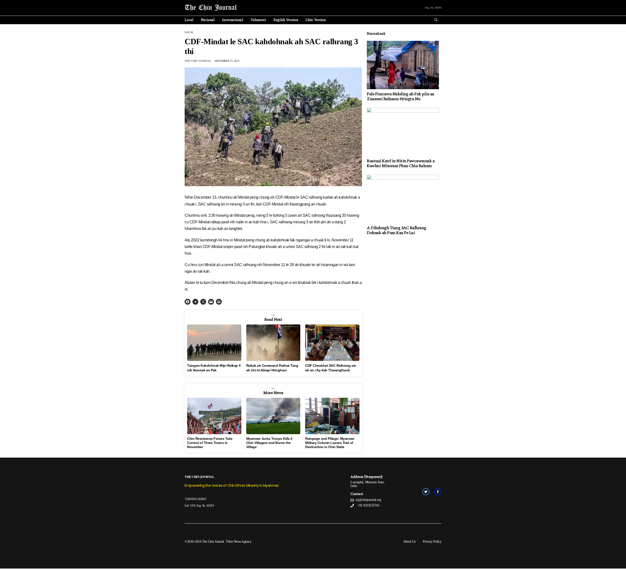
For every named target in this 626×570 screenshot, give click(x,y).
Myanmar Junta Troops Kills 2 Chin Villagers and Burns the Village (269, 443)
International (232, 19)
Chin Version (315, 19)
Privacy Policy (432, 541)
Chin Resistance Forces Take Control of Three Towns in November (210, 443)
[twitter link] (425, 491)
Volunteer (258, 19)
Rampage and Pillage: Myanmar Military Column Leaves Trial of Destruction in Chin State (329, 443)
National (208, 19)
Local (189, 19)
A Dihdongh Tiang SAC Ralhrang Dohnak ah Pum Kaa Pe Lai (396, 230)
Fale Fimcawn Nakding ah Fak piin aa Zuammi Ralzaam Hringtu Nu (400, 96)
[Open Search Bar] (436, 20)
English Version (286, 19)
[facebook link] (437, 491)
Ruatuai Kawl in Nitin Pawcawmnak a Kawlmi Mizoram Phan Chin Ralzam (401, 163)
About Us (409, 541)
